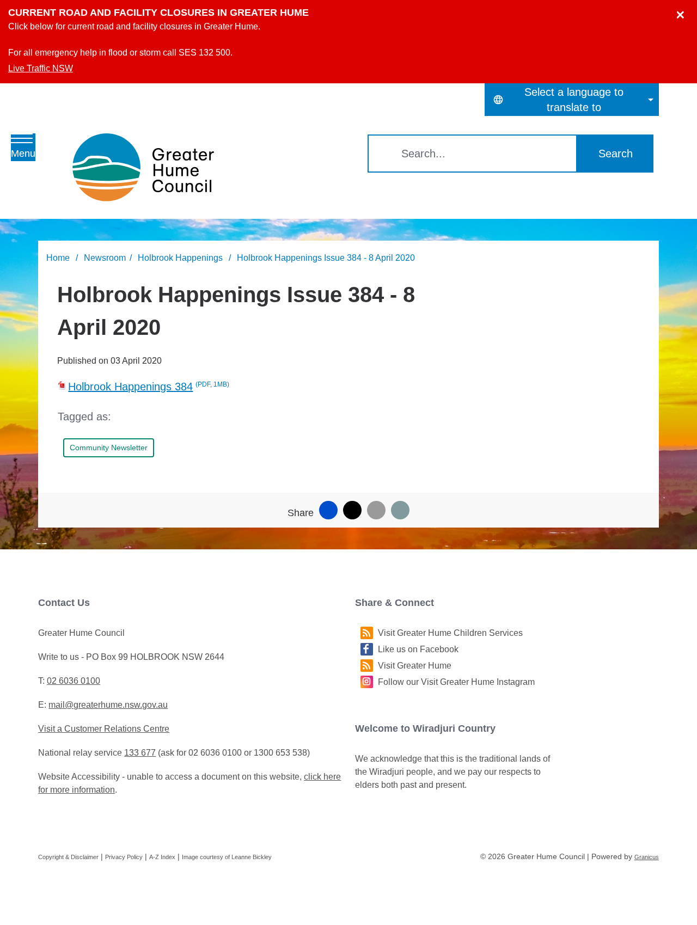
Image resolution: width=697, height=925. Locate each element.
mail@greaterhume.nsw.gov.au (108, 704)
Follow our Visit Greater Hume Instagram (456, 682)
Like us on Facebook (418, 649)
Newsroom (105, 257)
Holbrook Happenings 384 (148, 387)
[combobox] (572, 99)
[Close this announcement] (684, 12)
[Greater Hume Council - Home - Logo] (143, 167)
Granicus (646, 857)
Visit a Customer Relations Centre (103, 728)
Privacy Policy (124, 857)
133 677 (140, 752)
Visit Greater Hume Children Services (450, 633)
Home (58, 257)
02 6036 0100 (73, 680)
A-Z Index (162, 857)
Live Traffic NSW (40, 68)
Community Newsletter (109, 447)
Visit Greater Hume (414, 665)
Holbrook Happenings (181, 257)
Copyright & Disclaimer (68, 857)
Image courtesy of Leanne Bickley (227, 857)
